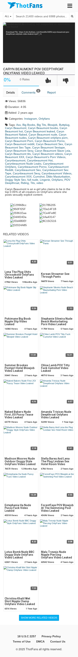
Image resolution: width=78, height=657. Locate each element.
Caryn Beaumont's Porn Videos (45, 157)
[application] (39, 42)
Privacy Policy (51, 636)
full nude (32, 179)
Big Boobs (28, 124)
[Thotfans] (25, 5)
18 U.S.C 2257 (26, 636)
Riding (25, 183)
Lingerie (45, 179)
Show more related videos (39, 617)
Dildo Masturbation (58, 176)
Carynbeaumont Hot (40, 160)
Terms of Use (22, 641)
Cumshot (39, 176)
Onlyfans (44, 118)
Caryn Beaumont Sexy (19, 150)
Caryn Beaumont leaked (39, 131)
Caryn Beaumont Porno (50, 141)
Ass (18, 124)
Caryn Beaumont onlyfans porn (48, 137)
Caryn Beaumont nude (43, 134)
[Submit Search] (72, 16)
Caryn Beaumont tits (18, 153)
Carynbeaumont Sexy (26, 173)
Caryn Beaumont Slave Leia (52, 150)
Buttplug (64, 124)
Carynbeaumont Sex (28, 170)
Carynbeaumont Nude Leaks (23, 163)
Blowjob (52, 124)
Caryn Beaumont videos (47, 153)
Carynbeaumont (15, 160)
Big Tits (41, 124)
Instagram (30, 118)
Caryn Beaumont (15, 128)
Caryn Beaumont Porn (19, 141)
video (39, 183)
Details (10, 92)
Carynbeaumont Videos (56, 173)
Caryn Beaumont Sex (49, 144)
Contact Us (57, 641)
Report (51, 92)
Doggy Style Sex (15, 179)
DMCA (40, 641)
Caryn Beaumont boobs (43, 128)
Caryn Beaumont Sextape (48, 147)
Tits (32, 183)
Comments (30, 91)
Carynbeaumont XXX (18, 176)
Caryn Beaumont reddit (19, 144)
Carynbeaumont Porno (32, 166)
